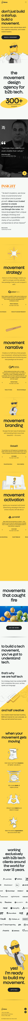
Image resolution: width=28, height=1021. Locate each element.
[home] (4, 2)
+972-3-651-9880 (5, 1012)
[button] (26, 2)
